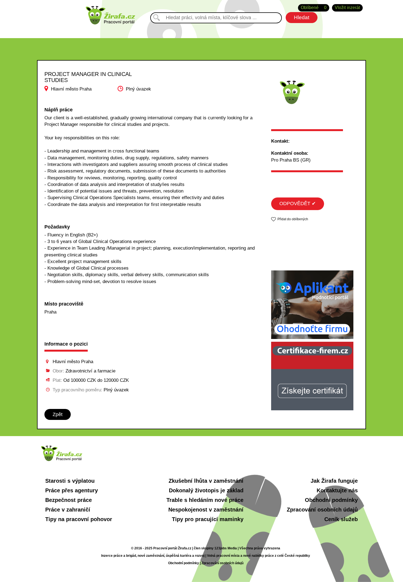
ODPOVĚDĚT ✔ (297, 203)
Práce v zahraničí (67, 510)
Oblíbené (314, 7)
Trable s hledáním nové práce (204, 500)
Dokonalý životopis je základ (206, 490)
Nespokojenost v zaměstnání (205, 510)
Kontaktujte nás (337, 490)
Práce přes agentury (71, 490)
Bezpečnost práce (68, 500)
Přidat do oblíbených (292, 219)
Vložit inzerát (347, 7)
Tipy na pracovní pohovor (78, 519)
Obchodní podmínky (331, 500)
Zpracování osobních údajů (322, 510)
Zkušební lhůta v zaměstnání (206, 481)
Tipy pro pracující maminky (207, 519)
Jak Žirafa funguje (334, 481)
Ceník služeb (341, 519)
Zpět (58, 414)
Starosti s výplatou (70, 481)
